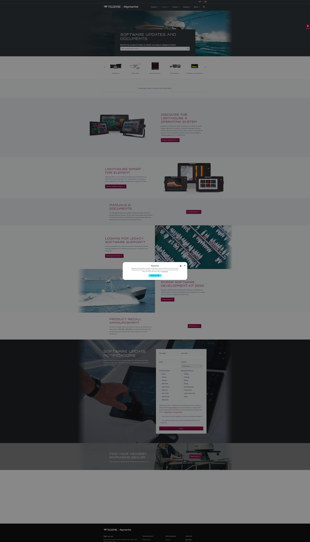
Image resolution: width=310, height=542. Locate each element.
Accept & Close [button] (155, 275)
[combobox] (180, 266)
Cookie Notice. (164, 271)
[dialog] (155, 271)
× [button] (185, 265)
